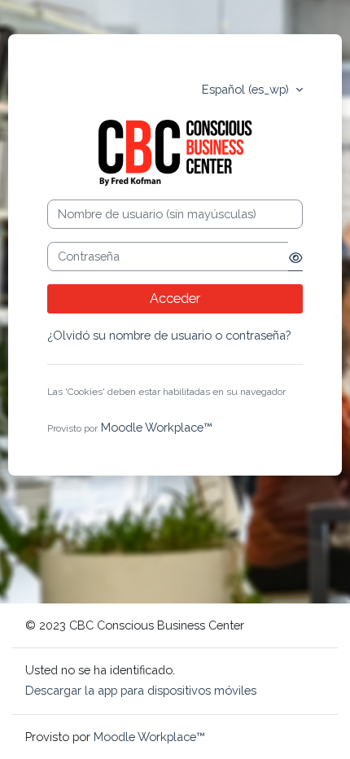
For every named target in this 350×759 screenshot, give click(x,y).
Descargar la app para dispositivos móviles (140, 690)
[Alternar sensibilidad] (295, 256)
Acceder (175, 298)
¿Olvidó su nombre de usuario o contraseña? (169, 335)
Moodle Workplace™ (156, 427)
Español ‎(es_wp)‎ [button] (247, 89)
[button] (55, 409)
